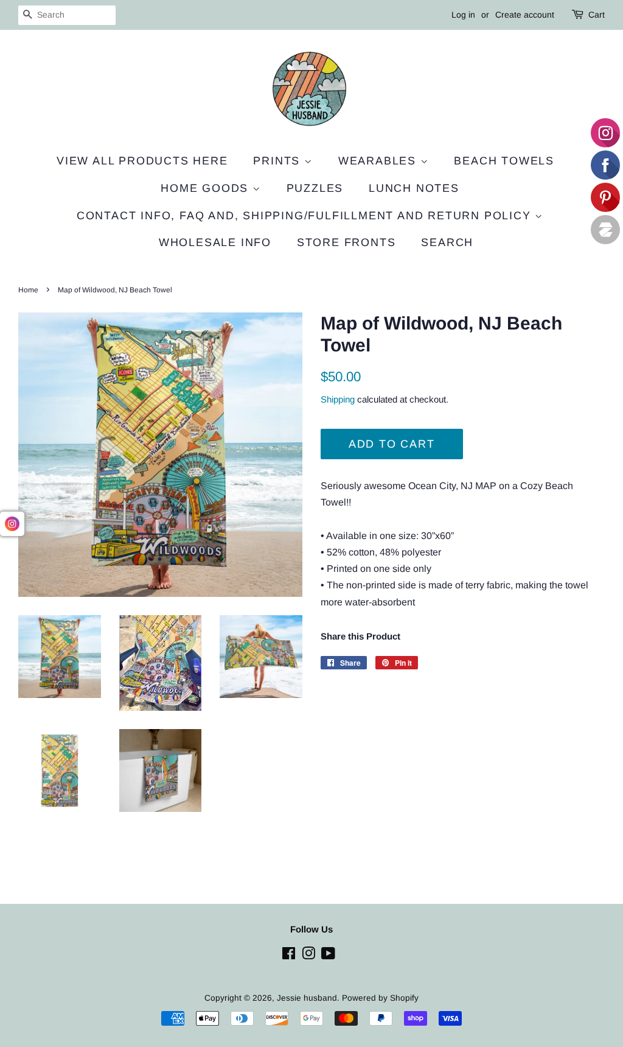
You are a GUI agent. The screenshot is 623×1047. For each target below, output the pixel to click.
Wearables (379, 161)
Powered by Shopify (380, 998)
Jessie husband (307, 998)
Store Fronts (346, 242)
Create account (524, 14)
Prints (278, 161)
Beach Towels (504, 161)
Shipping (338, 399)
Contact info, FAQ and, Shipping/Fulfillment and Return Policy (306, 216)
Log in (463, 14)
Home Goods (206, 188)
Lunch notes (414, 188)
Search (447, 242)
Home (28, 290)
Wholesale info (215, 242)
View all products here (142, 161)
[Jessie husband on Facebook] (289, 956)
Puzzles (315, 188)
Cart (596, 14)
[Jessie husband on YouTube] (328, 956)
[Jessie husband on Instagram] (308, 956)
